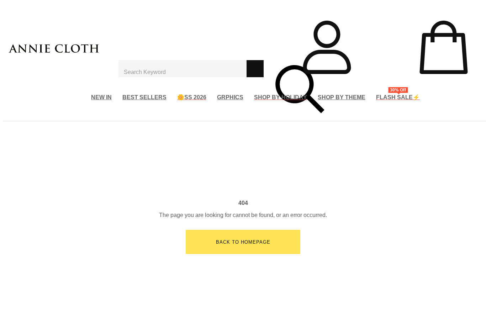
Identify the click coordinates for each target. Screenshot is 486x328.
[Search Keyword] (182, 68)
